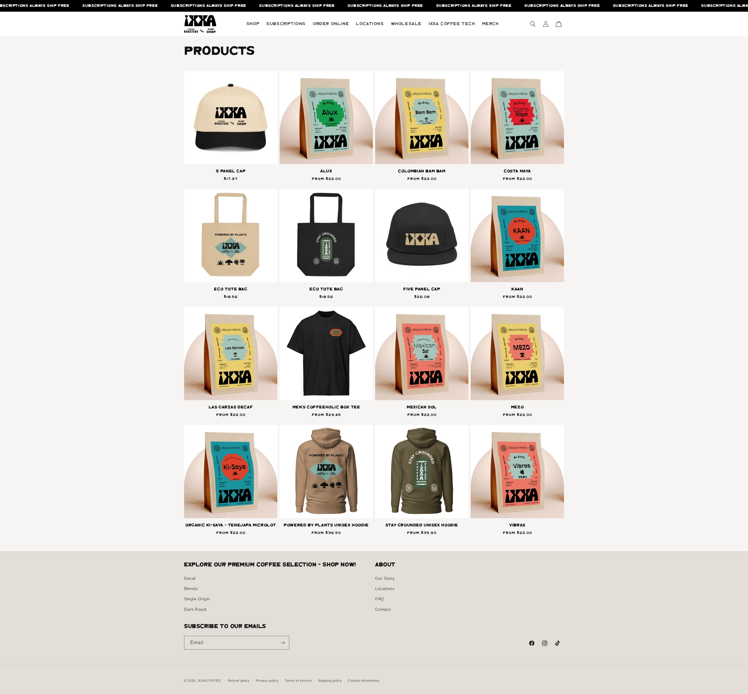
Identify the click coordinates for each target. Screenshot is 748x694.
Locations (384, 588)
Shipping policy (330, 680)
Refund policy (239, 680)
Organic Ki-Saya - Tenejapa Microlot (230, 525)
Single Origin (197, 598)
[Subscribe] (282, 643)
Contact (383, 609)
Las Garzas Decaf (231, 407)
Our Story (384, 578)
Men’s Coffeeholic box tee (326, 407)
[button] (533, 24)
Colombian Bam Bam (421, 171)
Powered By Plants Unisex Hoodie (326, 525)
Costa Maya (517, 171)
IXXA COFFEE (209, 680)
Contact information (363, 680)
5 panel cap (231, 171)
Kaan (517, 289)
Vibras (517, 525)
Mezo (517, 407)
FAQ (379, 598)
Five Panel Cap (421, 289)
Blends (191, 588)
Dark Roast (195, 609)
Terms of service (298, 680)
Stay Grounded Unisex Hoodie (421, 525)
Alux (326, 171)
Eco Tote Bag (230, 289)
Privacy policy (267, 680)
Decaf (190, 578)
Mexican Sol (422, 407)
